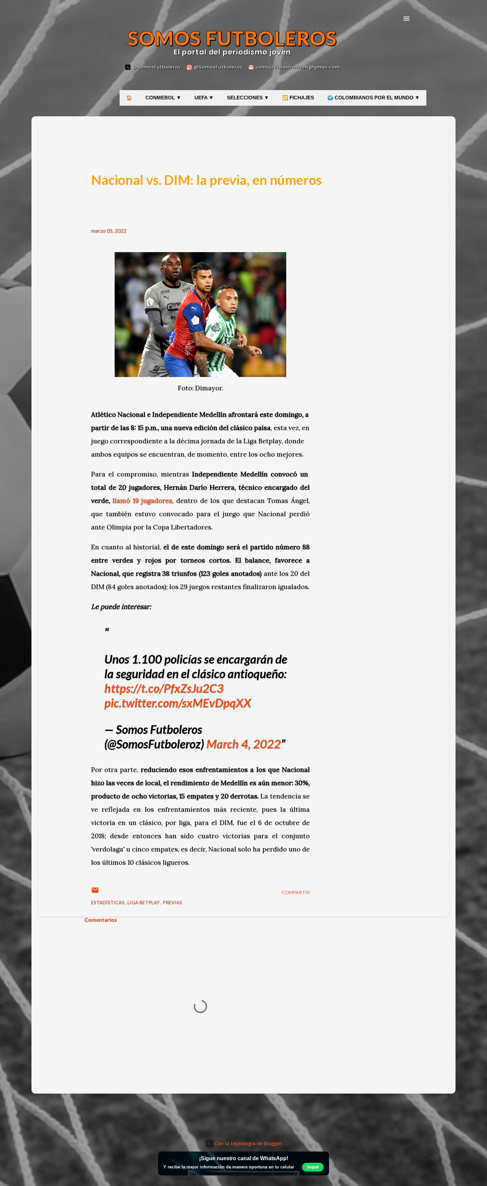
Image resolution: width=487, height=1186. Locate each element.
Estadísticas (108, 902)
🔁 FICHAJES (298, 97)
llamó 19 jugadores (143, 500)
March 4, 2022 (243, 743)
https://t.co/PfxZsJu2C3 (164, 688)
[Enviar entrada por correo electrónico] (95, 892)
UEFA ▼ (204, 97)
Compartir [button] (296, 892)
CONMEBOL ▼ (163, 97)
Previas (172, 902)
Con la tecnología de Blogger (247, 1143)
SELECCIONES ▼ (248, 97)
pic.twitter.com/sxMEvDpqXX (177, 702)
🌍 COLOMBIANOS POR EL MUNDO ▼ (373, 97)
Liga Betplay (144, 902)
